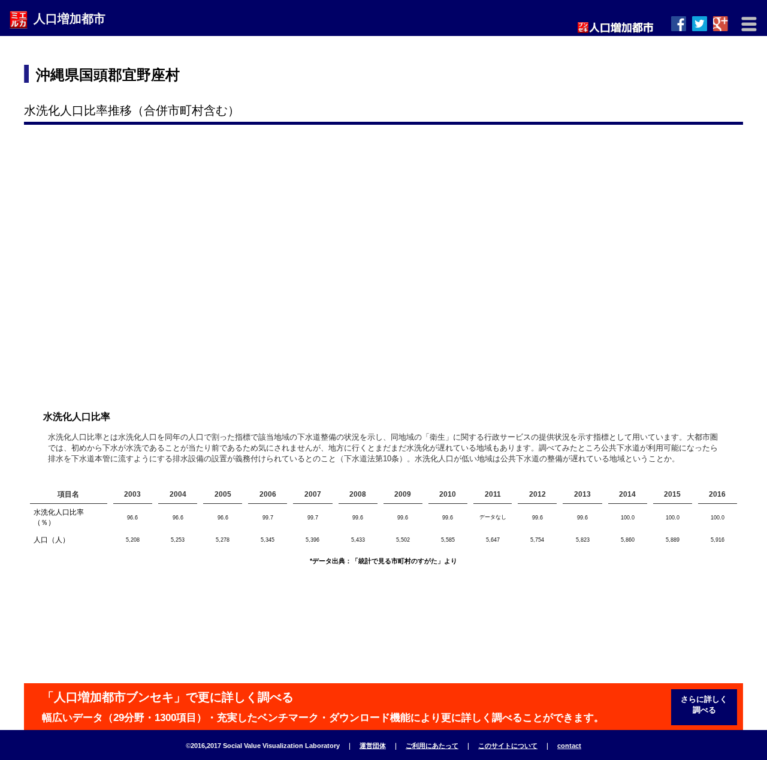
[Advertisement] (522, 75)
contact (569, 745)
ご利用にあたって (432, 745)
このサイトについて (507, 745)
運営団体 (373, 745)
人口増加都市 (69, 18)
